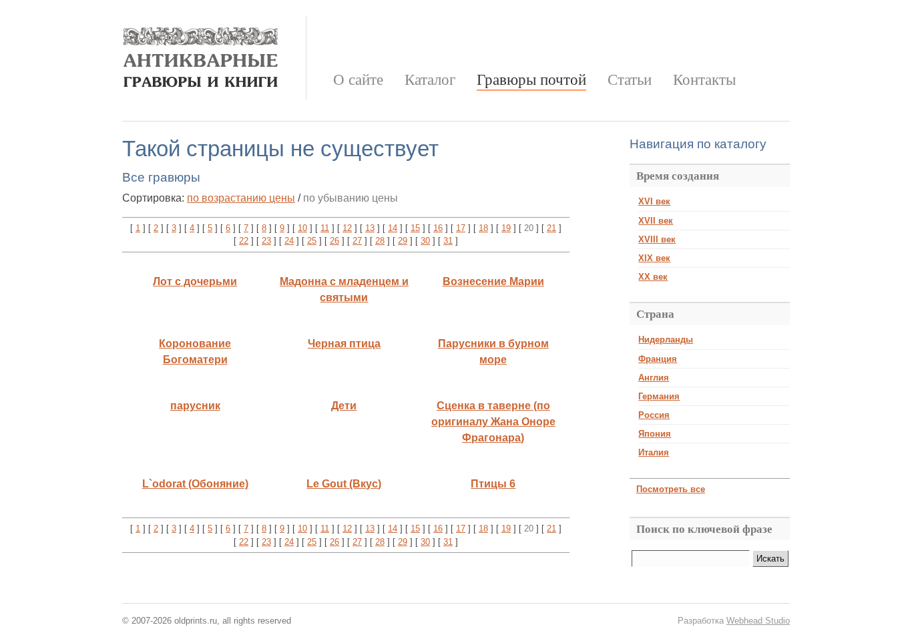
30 (425, 241)
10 (302, 228)
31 (448, 241)
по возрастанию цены (241, 198)
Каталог (430, 79)
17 (460, 228)
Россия (654, 415)
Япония (654, 434)
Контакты (704, 79)
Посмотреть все (670, 489)
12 (347, 228)
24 (289, 241)
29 (402, 241)
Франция (657, 359)
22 (243, 241)
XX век (653, 277)
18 (483, 228)
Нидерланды (665, 340)
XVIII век (657, 239)
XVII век (655, 221)
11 (324, 228)
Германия (659, 396)
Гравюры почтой (531, 79)
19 (506, 228)
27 (357, 241)
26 (334, 241)
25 (311, 241)
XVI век (654, 201)
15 (415, 228)
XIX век (654, 258)
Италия (653, 452)
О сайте (358, 79)
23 (266, 241)
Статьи (630, 79)
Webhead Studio (758, 621)
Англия (653, 378)
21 (551, 228)
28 (380, 241)
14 (392, 228)
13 (370, 228)
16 (438, 228)
